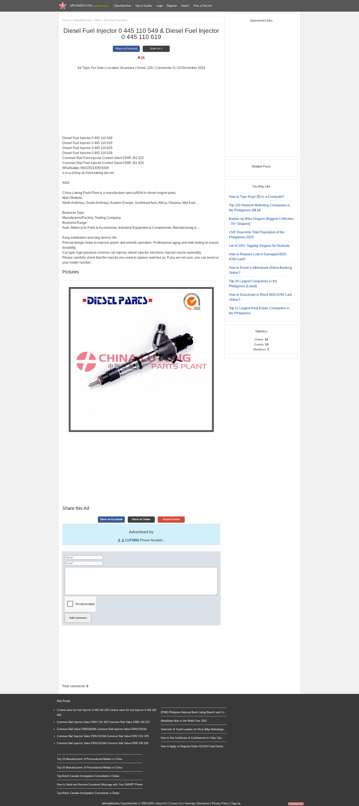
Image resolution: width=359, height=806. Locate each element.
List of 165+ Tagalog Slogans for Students (259, 245)
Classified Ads (122, 5)
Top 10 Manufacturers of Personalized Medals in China (89, 759)
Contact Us (175, 803)
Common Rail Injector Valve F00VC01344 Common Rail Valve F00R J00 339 (102, 743)
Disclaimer (203, 803)
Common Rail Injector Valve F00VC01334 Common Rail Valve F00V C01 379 (103, 736)
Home (66, 20)
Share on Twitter (141, 519)
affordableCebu (89, 5)
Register (172, 5)
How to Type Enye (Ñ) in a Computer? (256, 196)
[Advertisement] (141, 103)
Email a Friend (171, 519)
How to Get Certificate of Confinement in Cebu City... (192, 737)
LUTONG (132, 540)
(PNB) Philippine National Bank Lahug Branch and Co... (194, 712)
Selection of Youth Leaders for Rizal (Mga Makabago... (193, 729)
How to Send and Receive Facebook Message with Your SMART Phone (100, 784)
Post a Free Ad (202, 5)
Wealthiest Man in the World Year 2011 (184, 720)
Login (159, 5)
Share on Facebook (126, 48)
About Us (161, 803)
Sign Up (236, 803)
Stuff (97, 20)
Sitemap (190, 803)
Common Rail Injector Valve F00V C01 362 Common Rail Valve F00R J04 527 (103, 722)
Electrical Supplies (115, 20)
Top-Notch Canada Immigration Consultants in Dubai (88, 776)
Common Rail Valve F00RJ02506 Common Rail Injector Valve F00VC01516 (101, 729)
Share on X (156, 48)
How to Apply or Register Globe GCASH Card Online (192, 746)
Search (185, 5)
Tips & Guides (143, 5)
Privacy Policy (220, 803)
